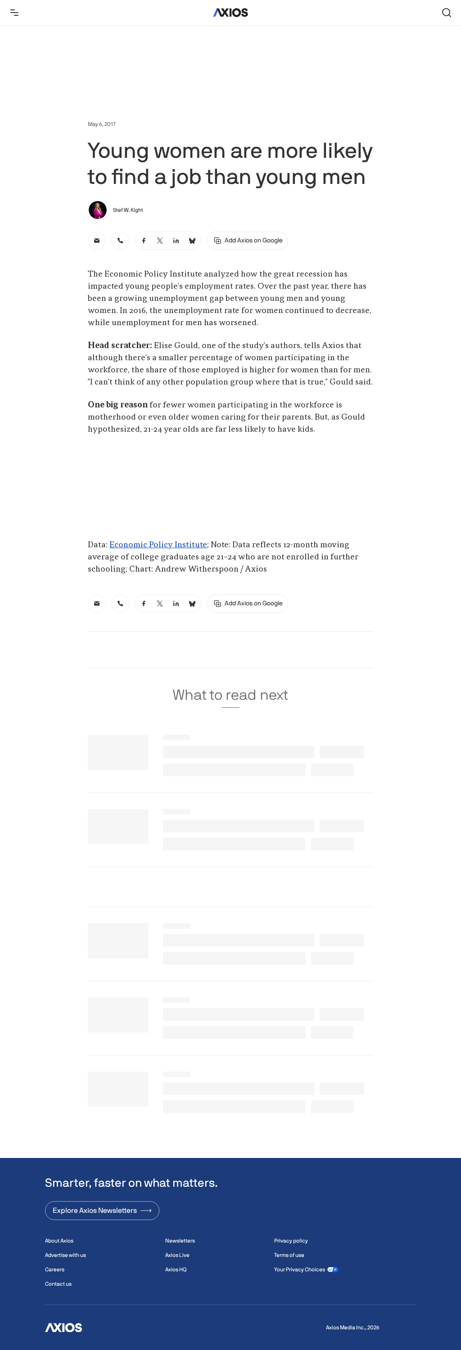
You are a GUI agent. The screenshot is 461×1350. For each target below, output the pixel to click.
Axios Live (177, 1255)
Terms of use (289, 1255)
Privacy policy (291, 1240)
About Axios (59, 1240)
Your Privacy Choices (299, 1269)
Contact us (58, 1284)
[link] (97, 240)
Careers (54, 1269)
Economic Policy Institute (158, 545)
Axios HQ (175, 1269)
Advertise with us (65, 1255)
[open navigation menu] (14, 12)
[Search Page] (446, 12)
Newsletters (180, 1240)
